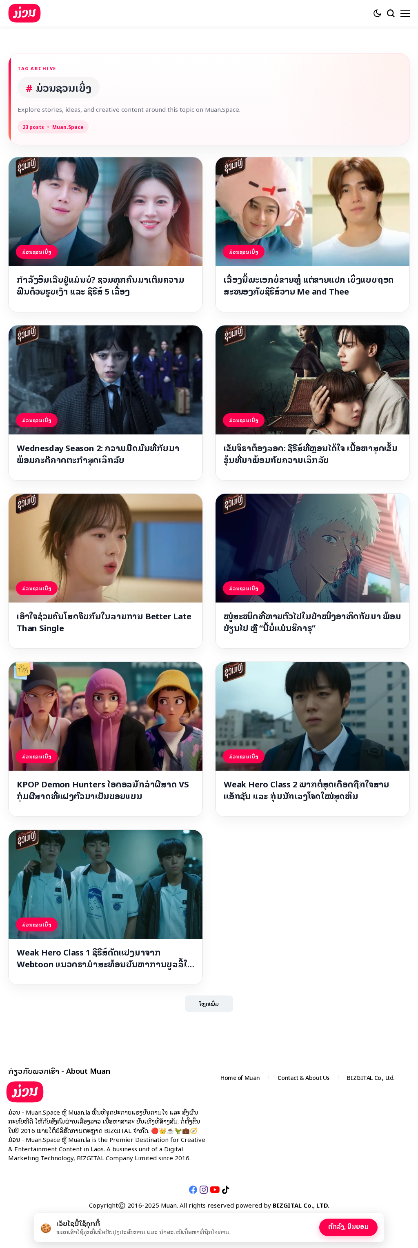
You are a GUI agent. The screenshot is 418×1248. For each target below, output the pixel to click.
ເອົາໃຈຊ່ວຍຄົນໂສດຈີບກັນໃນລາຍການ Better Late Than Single (104, 622)
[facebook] (193, 1190)
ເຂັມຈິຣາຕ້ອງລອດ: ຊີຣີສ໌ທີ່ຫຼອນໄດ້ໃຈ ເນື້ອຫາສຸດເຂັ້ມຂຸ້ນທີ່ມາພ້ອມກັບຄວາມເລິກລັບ (311, 454)
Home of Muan (240, 1077)
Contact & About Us (303, 1077)
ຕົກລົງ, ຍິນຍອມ (348, 1226)
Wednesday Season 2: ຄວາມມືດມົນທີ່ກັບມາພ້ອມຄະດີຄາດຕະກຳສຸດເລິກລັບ (98, 454)
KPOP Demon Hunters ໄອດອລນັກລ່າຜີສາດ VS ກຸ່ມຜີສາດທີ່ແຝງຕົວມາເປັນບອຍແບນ (103, 790)
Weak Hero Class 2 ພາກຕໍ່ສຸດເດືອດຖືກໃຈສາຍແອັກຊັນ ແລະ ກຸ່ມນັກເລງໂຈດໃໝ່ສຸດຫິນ (306, 790)
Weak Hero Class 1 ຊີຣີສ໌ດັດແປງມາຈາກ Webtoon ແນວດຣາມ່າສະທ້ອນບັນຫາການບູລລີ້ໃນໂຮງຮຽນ (105, 958)
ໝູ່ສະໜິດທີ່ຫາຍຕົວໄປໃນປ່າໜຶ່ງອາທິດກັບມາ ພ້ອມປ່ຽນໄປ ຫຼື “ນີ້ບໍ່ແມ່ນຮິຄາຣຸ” (312, 622)
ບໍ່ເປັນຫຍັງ (298, 1225)
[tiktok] (225, 1190)
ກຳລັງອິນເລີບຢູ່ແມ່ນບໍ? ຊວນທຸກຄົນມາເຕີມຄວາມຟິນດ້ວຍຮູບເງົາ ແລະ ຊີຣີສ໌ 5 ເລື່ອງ (101, 285)
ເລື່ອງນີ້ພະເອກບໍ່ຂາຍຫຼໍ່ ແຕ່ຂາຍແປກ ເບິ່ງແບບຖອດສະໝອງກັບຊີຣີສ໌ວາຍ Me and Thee (309, 285)
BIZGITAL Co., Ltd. (370, 1077)
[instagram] (204, 1190)
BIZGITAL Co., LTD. (301, 1205)
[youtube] (215, 1189)
